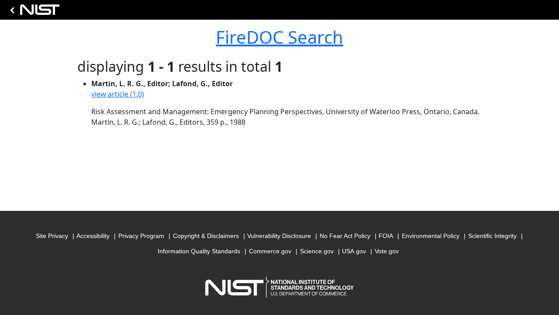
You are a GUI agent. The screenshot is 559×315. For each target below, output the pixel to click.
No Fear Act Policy (345, 235)
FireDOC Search (279, 37)
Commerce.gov (270, 251)
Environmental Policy (430, 235)
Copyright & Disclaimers (206, 235)
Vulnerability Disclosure (279, 235)
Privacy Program (141, 235)
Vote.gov (387, 251)
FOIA (386, 235)
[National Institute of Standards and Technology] (33, 12)
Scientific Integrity (492, 235)
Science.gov (317, 251)
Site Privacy (52, 235)
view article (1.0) (117, 94)
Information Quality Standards (199, 251)
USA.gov (354, 251)
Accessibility (93, 235)
